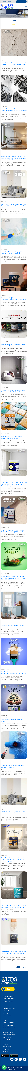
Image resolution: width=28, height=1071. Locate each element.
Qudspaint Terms (13, 1069)
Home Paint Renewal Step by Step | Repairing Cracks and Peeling (12, 252)
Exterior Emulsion (8, 998)
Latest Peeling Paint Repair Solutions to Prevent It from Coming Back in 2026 (14, 63)
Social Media (7, 1015)
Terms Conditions (8, 1022)
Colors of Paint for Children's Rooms (12, 625)
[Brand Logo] (7, 6)
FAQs (4, 1020)
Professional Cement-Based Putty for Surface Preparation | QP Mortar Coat (13, 531)
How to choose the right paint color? (13, 812)
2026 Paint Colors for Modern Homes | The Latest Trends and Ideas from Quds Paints (14, 205)
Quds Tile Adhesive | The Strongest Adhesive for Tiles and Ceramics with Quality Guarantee (13, 859)
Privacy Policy (19, 1067)
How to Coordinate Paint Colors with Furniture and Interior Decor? (13, 391)
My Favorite (6, 1049)
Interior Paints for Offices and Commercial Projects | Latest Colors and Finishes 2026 (14, 110)
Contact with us (8, 1032)
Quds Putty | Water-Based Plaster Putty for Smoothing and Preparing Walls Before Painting (14, 484)
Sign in (21, 1)
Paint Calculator (8, 1025)
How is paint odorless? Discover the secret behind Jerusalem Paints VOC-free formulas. (13, 578)
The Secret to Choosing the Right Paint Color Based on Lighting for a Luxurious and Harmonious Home (13, 158)
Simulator (6, 1010)
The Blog (6, 1013)
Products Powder (8, 1001)
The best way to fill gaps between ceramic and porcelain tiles (12, 437)
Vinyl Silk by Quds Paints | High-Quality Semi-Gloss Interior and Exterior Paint (13, 906)
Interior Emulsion (8, 996)
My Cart (5, 1051)
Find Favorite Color (9, 1008)
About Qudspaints (9, 1034)
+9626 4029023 (6, 2)
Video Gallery (7, 1037)
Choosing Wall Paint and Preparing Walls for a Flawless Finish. (12, 766)
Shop (4, 1003)
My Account (7, 1046)
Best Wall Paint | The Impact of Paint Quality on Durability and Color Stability (13, 298)
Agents (5, 1044)
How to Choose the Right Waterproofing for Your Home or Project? (11, 719)
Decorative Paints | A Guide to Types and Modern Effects (13, 345)
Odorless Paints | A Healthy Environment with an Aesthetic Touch (13, 672)
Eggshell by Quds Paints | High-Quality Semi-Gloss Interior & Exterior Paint (13, 952)
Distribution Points (9, 1027)
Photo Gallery (7, 1039)
